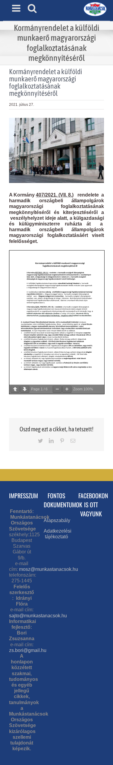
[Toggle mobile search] (32, 8)
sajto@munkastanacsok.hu (38, 615)
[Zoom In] (66, 389)
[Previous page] (15, 389)
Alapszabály (57, 520)
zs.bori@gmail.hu (27, 650)
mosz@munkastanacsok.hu (48, 569)
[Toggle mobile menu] (17, 8)
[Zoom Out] (57, 389)
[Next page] (24, 389)
